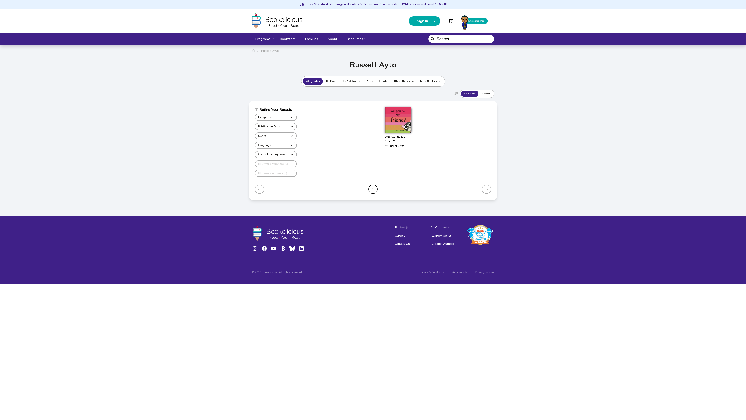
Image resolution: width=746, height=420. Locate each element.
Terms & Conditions (432, 272)
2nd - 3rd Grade (376, 81)
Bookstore (288, 39)
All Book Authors (442, 244)
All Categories (440, 227)
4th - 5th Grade (404, 81)
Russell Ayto (396, 146)
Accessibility (460, 272)
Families (311, 39)
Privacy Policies (484, 272)
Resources (355, 39)
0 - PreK (331, 81)
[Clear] (489, 39)
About (332, 39)
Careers (400, 236)
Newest (486, 93)
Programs (262, 39)
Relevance (469, 93)
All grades (313, 81)
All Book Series (441, 236)
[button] (276, 110)
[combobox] (461, 39)
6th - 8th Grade (430, 81)
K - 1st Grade (351, 81)
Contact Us (402, 244)
